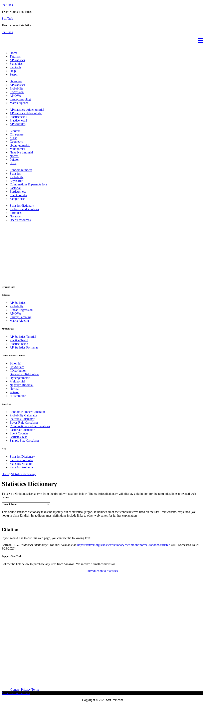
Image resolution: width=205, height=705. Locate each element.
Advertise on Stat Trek (16, 693)
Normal (14, 156)
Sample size (17, 198)
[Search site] (3, 46)
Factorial (15, 188)
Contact (15, 689)
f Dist (13, 138)
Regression (17, 92)
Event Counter (19, 433)
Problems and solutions (24, 209)
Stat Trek (7, 5)
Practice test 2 (18, 120)
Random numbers (21, 170)
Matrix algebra (19, 103)
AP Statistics (17, 302)
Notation (15, 216)
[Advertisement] (102, 253)
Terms (35, 689)
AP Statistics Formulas (24, 347)
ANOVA (15, 95)
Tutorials (15, 56)
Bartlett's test (18, 191)
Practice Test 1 (19, 340)
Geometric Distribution (24, 374)
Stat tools (15, 67)
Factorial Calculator (22, 429)
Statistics (15, 173)
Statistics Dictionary (22, 456)
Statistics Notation (21, 463)
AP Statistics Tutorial (23, 336)
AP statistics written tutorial (27, 109)
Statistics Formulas (21, 460)
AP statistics (17, 60)
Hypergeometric (20, 145)
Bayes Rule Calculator (24, 422)
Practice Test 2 (19, 344)
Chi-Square (17, 367)
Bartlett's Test (18, 437)
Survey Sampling (20, 317)
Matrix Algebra (19, 320)
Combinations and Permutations (30, 426)
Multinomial (17, 148)
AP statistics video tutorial (26, 113)
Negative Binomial (21, 385)
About (6, 689)
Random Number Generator (27, 411)
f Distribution (18, 370)
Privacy (26, 689)
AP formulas (17, 124)
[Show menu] (102, 40)
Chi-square (16, 134)
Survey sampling (20, 99)
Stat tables (16, 63)
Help (13, 71)
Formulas (15, 212)
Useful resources (20, 220)
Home (13, 53)
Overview (16, 81)
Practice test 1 (18, 116)
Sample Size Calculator (24, 440)
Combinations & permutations (28, 184)
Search (14, 74)
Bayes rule (16, 180)
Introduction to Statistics (102, 571)
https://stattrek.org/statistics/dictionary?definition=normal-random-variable (123, 545)
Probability (16, 88)
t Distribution (18, 395)
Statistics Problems (21, 467)
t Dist (13, 163)
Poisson (14, 159)
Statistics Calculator (22, 419)
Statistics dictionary (22, 205)
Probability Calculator (23, 415)
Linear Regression (21, 310)
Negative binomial (21, 152)
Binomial (15, 130)
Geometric (16, 141)
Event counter (18, 195)
